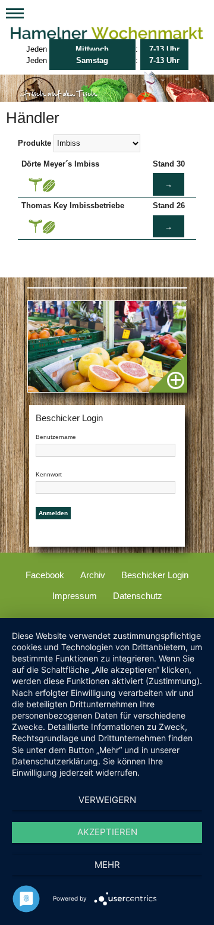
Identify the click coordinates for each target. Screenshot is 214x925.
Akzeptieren (107, 832)
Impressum (74, 596)
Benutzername (56, 437)
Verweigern (107, 799)
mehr (107, 864)
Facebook (45, 575)
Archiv (92, 575)
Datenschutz (137, 596)
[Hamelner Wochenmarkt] (107, 33)
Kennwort (49, 474)
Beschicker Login (154, 575)
